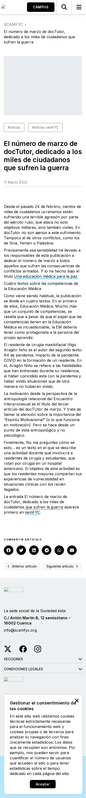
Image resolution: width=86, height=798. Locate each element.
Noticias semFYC (45, 127)
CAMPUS (40, 7)
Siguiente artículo (60, 566)
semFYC (32, 512)
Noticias (14, 127)
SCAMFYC (13, 24)
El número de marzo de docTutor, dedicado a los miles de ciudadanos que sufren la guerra (35, 501)
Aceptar (43, 784)
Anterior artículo (24, 566)
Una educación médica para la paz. (46, 276)
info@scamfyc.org (20, 630)
